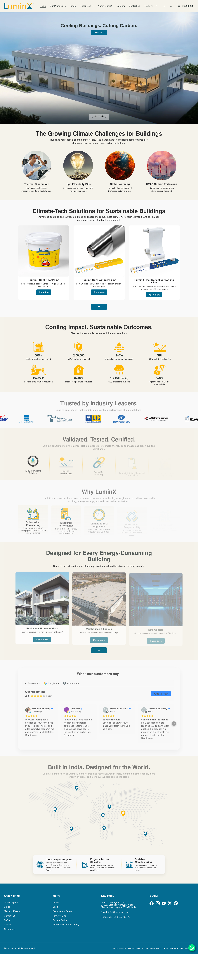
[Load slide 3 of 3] (102, 116)
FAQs (7, 920)
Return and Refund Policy (66, 925)
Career (7, 925)
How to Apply (11, 902)
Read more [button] (31, 734)
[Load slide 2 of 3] (99, 116)
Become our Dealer (62, 911)
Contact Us (9, 916)
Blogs (7, 907)
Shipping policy (187, 948)
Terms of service (170, 948)
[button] (164, 6)
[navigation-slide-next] (153, 6)
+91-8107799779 (121, 917)
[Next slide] (106, 116)
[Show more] (99, 307)
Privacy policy (119, 948)
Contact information (151, 948)
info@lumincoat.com (118, 912)
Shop (55, 907)
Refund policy (134, 948)
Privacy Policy (60, 920)
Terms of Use (59, 916)
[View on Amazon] (105, 709)
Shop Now (44, 292)
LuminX (12, 948)
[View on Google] (28, 709)
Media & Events (12, 911)
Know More (99, 33)
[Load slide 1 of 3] (95, 116)
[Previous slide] (92, 116)
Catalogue (9, 929)
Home (56, 902)
